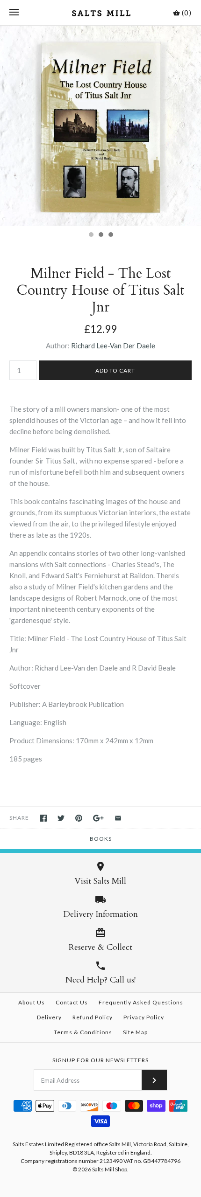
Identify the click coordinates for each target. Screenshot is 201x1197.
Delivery (49, 1017)
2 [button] (100, 235)
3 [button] (110, 235)
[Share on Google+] (98, 818)
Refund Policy (92, 1017)
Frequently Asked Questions (141, 1002)
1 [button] (90, 235)
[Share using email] (118, 818)
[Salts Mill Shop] (100, 13)
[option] (100, 126)
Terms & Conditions (83, 1032)
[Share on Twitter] (61, 818)
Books (101, 838)
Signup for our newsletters (100, 1060)
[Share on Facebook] (43, 818)
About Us (31, 1002)
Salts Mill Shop (109, 1169)
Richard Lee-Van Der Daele (113, 345)
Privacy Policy (143, 1017)
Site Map (135, 1032)
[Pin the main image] (78, 818)
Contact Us (72, 1002)
